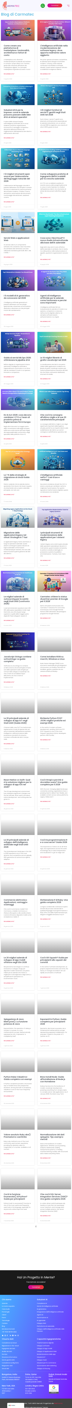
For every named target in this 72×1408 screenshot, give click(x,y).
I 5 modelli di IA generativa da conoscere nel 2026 (17, 296)
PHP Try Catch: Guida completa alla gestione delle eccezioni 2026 (18, 1314)
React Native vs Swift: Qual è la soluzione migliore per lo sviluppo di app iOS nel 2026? (17, 783)
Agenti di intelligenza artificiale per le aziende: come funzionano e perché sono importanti (53, 299)
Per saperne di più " (9, 74)
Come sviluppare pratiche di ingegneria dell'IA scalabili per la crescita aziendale (54, 176)
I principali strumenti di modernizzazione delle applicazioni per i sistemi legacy (52, 536)
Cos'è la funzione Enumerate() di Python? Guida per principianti (15, 1196)
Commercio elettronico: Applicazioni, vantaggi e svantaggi (15, 902)
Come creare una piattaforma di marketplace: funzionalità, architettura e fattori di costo (17, 50)
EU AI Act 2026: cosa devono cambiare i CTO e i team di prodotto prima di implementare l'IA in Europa (17, 418)
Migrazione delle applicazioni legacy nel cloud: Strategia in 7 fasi (15, 535)
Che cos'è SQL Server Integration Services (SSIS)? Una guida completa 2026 (54, 1196)
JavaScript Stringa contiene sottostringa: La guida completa (17, 659)
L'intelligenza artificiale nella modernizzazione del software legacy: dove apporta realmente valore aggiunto (54, 50)
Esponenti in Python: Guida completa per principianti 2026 (53, 1021)
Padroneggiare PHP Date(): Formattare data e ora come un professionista (17, 1371)
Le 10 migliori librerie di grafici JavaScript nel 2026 (53, 358)
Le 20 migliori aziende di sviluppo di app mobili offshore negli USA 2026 (15, 960)
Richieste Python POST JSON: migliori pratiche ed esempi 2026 (53, 720)
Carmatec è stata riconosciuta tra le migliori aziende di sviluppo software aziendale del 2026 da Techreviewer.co (54, 1374)
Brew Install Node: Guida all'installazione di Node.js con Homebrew (52, 1079)
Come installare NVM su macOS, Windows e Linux (52, 657)
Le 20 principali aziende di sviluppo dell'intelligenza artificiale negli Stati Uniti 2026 (16, 843)
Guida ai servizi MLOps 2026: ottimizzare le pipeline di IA (17, 358)
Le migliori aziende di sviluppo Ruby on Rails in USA (52, 1254)
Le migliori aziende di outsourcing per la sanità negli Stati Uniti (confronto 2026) (17, 600)
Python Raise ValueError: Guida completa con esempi (18, 1078)
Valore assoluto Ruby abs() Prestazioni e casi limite (17, 1135)
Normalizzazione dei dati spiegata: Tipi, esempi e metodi (52, 1137)
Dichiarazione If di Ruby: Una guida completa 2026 (54, 901)
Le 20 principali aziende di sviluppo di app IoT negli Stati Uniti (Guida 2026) (16, 720)
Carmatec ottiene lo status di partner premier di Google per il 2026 (54, 599)
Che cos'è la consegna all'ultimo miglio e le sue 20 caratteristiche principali (53, 417)
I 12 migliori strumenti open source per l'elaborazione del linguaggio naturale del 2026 (17, 177)
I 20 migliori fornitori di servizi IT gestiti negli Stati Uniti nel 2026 (53, 112)
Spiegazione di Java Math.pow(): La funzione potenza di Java (16, 1021)
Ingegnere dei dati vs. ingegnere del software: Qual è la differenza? (15, 1254)
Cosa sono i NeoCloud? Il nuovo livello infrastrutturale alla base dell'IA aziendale (54, 240)
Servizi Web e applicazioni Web (16, 239)
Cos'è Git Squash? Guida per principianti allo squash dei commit (54, 960)
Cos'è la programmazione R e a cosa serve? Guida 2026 (53, 841)
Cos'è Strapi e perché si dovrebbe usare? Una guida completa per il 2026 (53, 782)
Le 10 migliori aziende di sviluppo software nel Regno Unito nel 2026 (54, 1314)
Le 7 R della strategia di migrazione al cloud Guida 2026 (16, 477)
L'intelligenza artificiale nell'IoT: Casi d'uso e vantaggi (51, 477)
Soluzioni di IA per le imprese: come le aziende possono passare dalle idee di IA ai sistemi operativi (17, 113)
